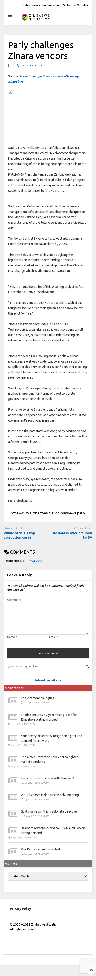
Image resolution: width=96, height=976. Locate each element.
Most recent (14, 688)
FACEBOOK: (35, 561)
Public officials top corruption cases (19, 535)
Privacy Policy (20, 909)
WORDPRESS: (15, 561)
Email (54, 637)
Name (12, 637)
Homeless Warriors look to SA (72, 535)
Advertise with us (48, 680)
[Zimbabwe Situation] (35, 21)
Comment (15, 600)
